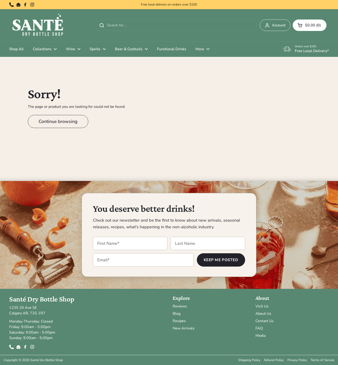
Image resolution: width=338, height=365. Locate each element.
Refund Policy (274, 360)
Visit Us (262, 306)
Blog (176, 313)
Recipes (179, 320)
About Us (263, 313)
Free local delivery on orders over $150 (169, 4)
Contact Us (264, 320)
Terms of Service (322, 360)
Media (260, 335)
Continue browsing (58, 121)
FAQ (259, 328)
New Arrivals (184, 328)
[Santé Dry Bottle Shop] (38, 25)
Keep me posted (221, 259)
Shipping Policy (249, 360)
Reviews (180, 306)
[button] (310, 25)
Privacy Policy (297, 360)
